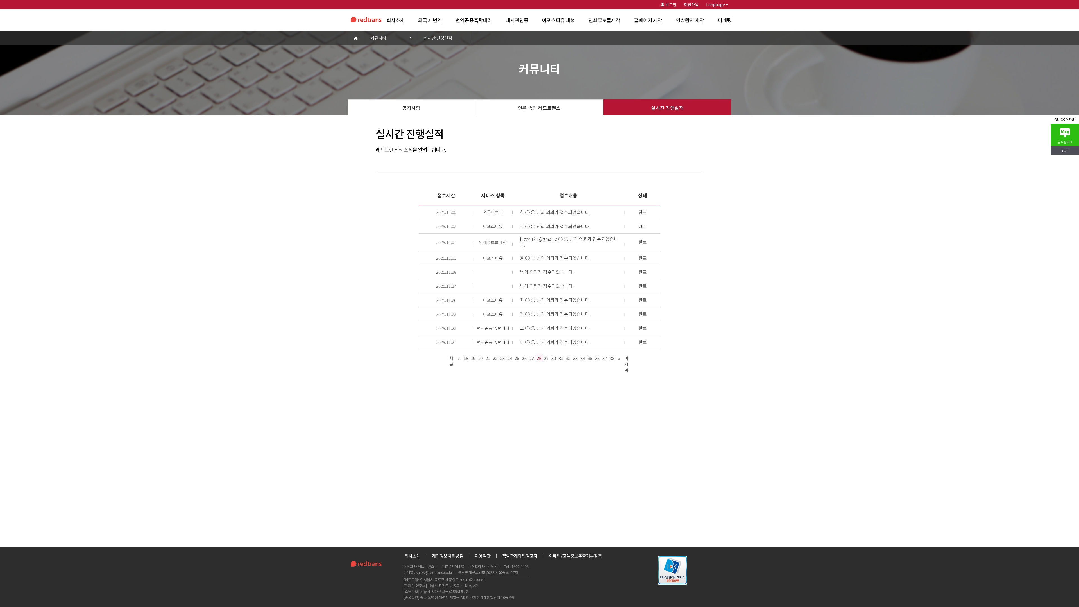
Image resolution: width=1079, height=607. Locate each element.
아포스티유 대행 (558, 20)
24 (509, 358)
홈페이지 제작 (648, 20)
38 (612, 358)
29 (546, 358)
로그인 (670, 4)
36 (597, 358)
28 (539, 358)
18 (466, 358)
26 (524, 358)
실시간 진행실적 (667, 107)
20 (480, 358)
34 (583, 358)
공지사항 (411, 107)
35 (590, 358)
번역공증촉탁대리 (473, 20)
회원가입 (691, 4)
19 (473, 358)
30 (553, 358)
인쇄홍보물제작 (604, 20)
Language (716, 4)
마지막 (627, 358)
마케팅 (724, 20)
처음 (451, 358)
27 (531, 358)
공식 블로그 (1065, 142)
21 (488, 358)
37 (604, 358)
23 (502, 358)
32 (568, 358)
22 (495, 358)
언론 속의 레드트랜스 (539, 107)
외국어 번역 (430, 20)
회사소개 (395, 20)
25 (517, 358)
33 (575, 358)
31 (561, 358)
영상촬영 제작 (690, 20)
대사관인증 (517, 20)
